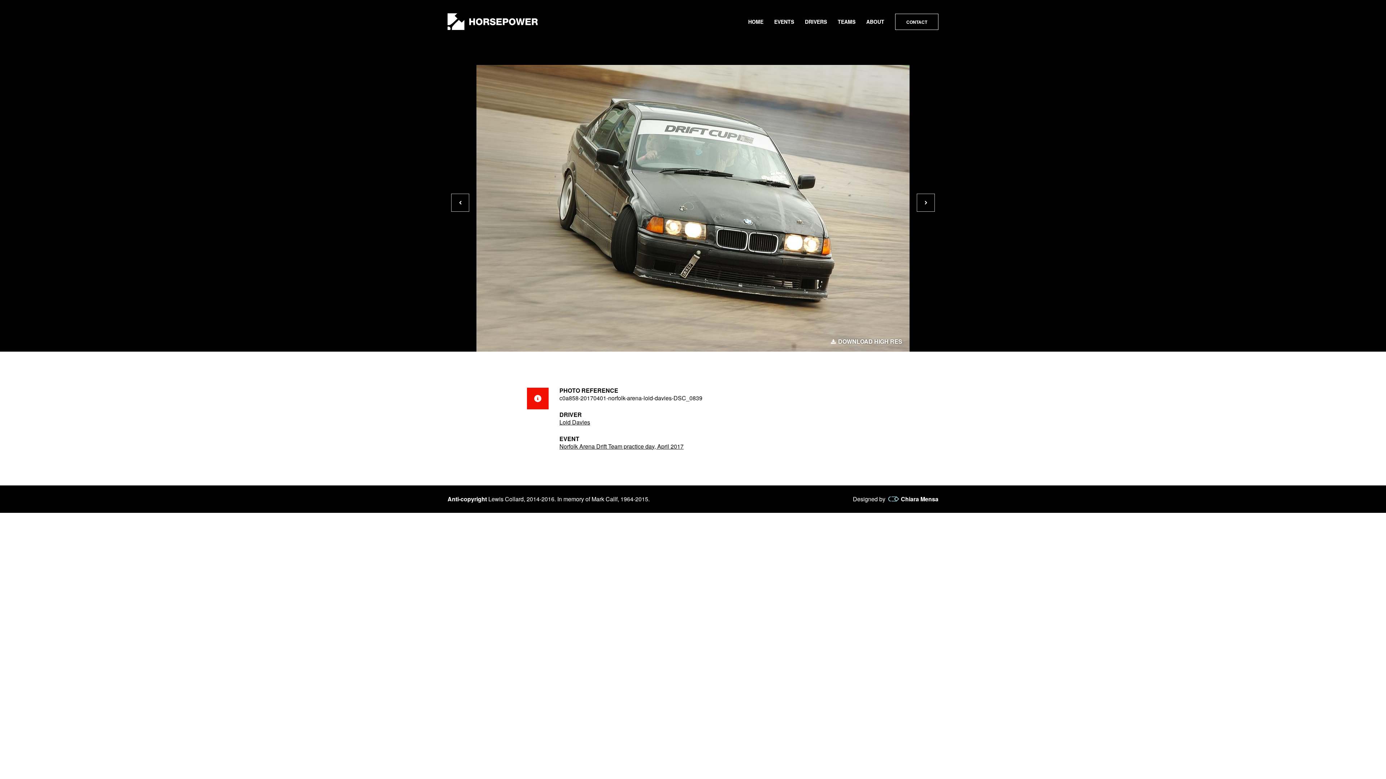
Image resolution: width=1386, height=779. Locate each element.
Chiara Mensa (919, 499)
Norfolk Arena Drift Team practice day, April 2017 (621, 446)
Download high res (870, 341)
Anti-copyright (467, 499)
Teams (846, 21)
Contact (916, 22)
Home (755, 21)
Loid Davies (574, 422)
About (875, 21)
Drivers (816, 21)
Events (784, 21)
